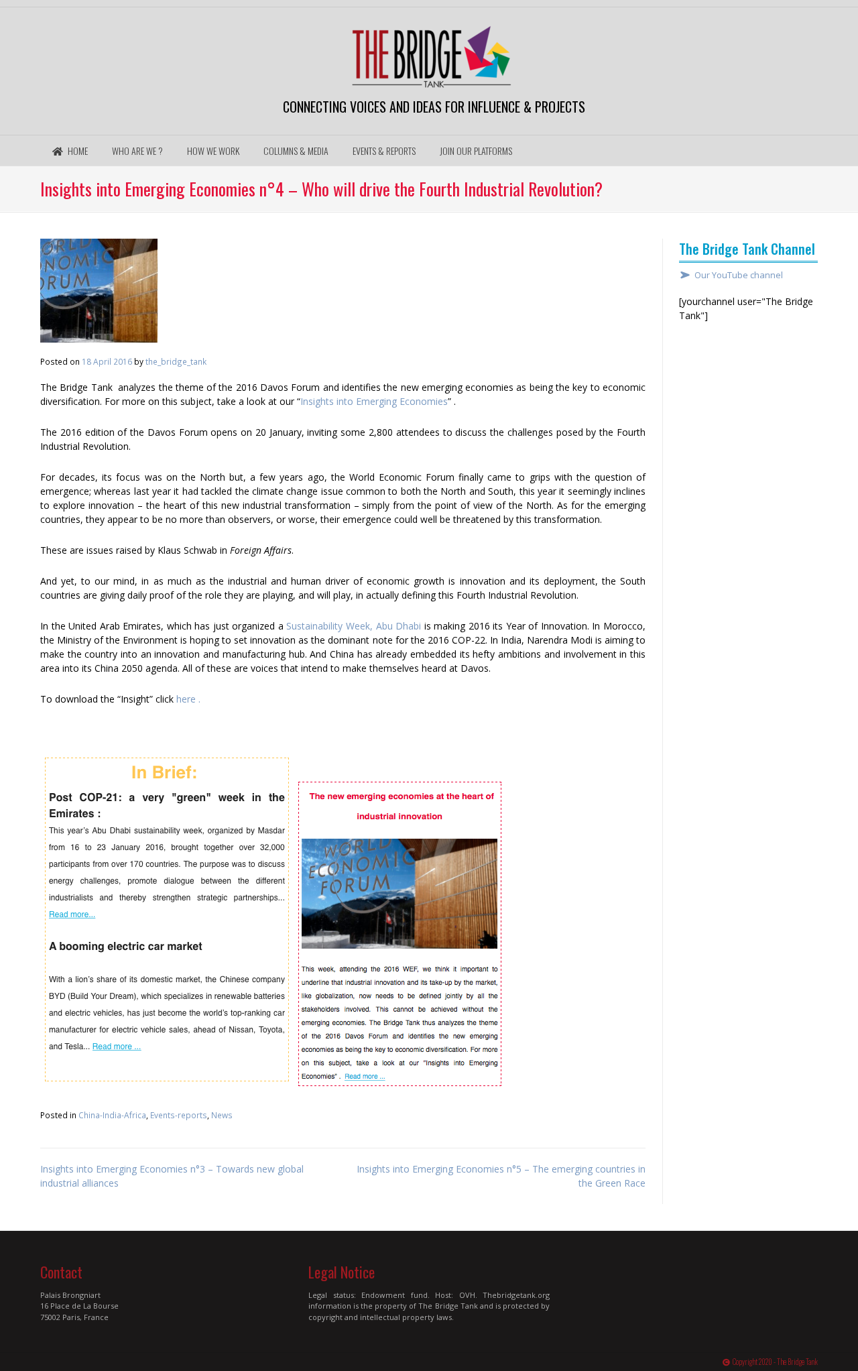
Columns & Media (295, 150)
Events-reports (178, 1115)
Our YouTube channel (738, 275)
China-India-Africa (112, 1115)
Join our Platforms (476, 150)
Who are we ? (137, 150)
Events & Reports (384, 150)
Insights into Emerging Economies (374, 401)
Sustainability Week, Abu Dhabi (353, 625)
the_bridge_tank (175, 361)
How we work (213, 150)
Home (77, 150)
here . (188, 699)
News (222, 1115)
